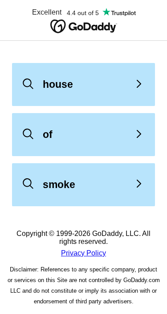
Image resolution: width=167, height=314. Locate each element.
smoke (59, 184)
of (48, 134)
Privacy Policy (83, 253)
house (58, 84)
